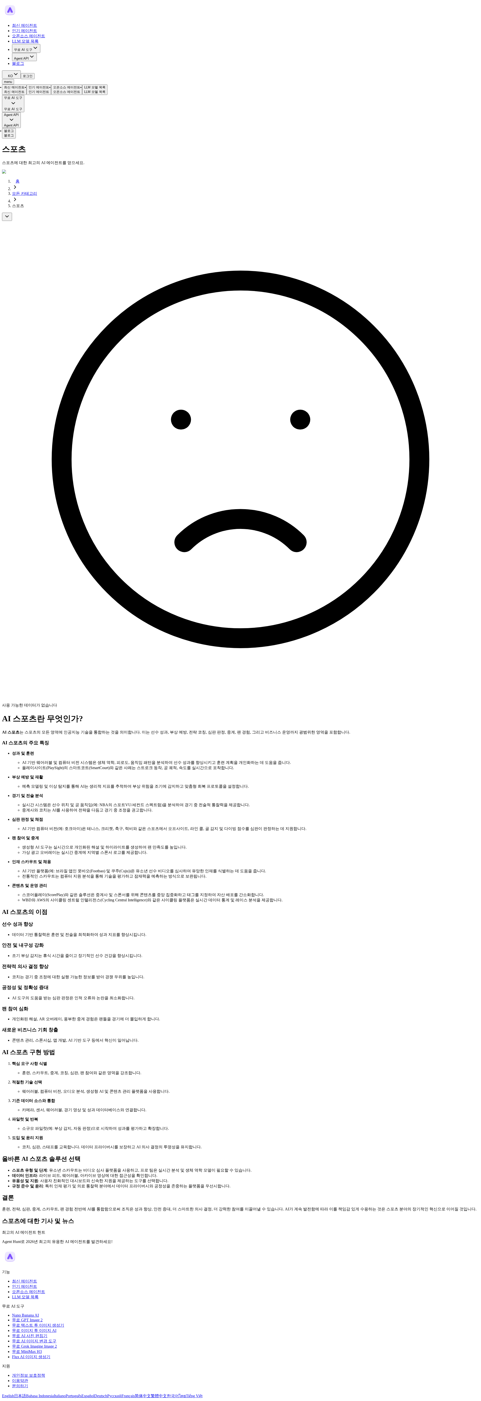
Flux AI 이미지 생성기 (31, 1357)
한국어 (173, 1396)
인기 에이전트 (24, 31)
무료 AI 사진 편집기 (29, 1336)
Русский (114, 1396)
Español (87, 1396)
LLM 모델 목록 (25, 41)
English (8, 1396)
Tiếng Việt (194, 1396)
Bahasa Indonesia (40, 1396)
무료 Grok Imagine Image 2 (34, 1346)
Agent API (21, 58)
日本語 (20, 1396)
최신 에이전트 (24, 25)
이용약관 (20, 1380)
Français (128, 1396)
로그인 (28, 76)
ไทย (182, 1396)
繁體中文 (159, 1396)
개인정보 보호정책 (28, 1375)
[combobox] (11, 74)
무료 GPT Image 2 (27, 1320)
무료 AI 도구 (23, 50)
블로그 (18, 63)
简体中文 (143, 1396)
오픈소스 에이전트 (28, 36)
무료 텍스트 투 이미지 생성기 (38, 1325)
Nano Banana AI (25, 1315)
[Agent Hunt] (10, 17)
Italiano (60, 1396)
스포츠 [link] (18, 206)
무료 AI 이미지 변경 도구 (34, 1341)
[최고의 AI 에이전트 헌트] (10, 1263)
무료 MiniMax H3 (27, 1351)
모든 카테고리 (24, 193)
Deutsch (100, 1396)
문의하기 (20, 1386)
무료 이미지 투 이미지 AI (34, 1330)
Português (73, 1396)
